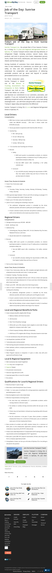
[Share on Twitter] (17, 477)
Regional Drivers (20, 461)
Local (28, 107)
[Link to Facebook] (38, 571)
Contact (43, 520)
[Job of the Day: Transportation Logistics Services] (1, 286)
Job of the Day (9, 16)
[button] (47, 570)
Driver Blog (17, 527)
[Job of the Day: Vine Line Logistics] (51, 286)
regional (38, 466)
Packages (34, 525)
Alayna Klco (17, 18)
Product (34, 517)
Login (24, 517)
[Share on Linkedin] (34, 477)
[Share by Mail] (43, 477)
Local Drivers (10, 461)
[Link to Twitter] (40, 571)
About (42, 517)
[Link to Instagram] (42, 571)
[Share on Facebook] (9, 477)
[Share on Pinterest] (26, 477)
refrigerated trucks (28, 466)
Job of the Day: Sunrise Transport (20, 11)
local (20, 466)
